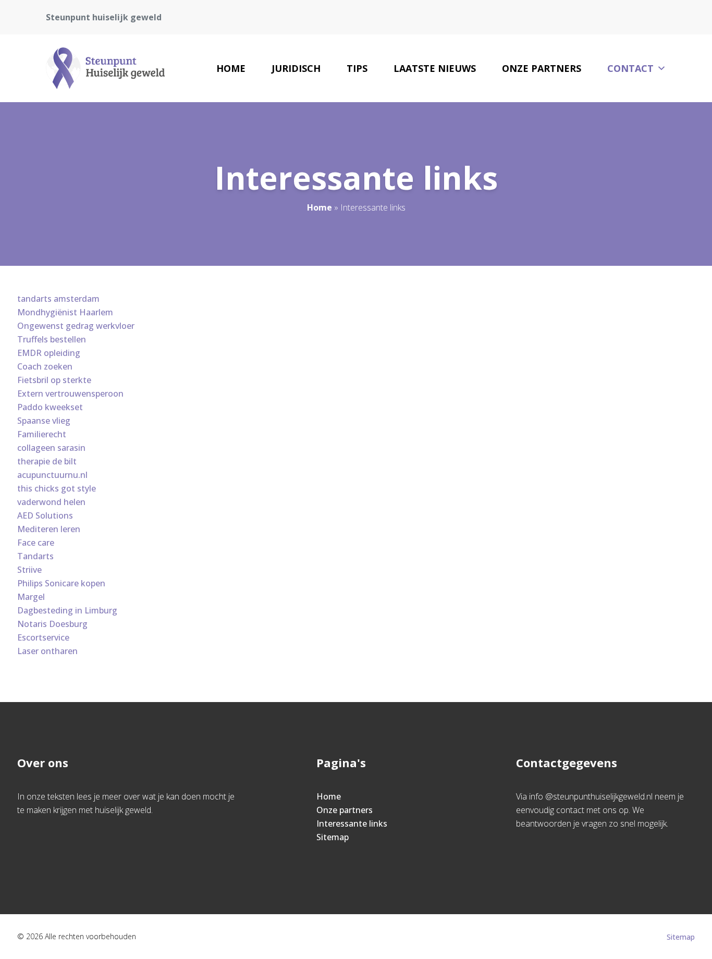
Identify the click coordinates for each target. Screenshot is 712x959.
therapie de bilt (47, 461)
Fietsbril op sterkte (54, 380)
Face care (35, 542)
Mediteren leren (48, 529)
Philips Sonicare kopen (61, 583)
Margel (31, 597)
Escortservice (43, 637)
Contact (630, 68)
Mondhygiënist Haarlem (65, 312)
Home (230, 68)
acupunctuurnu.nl (52, 475)
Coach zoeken (44, 366)
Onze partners (541, 68)
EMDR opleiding (48, 353)
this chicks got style (56, 488)
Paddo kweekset (50, 407)
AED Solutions (45, 515)
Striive (29, 569)
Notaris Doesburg (52, 624)
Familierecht (41, 434)
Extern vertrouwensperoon (70, 393)
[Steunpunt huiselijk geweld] (105, 68)
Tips (357, 68)
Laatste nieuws (435, 68)
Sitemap (332, 837)
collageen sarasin (51, 447)
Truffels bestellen (51, 339)
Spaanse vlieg (43, 420)
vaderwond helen (51, 502)
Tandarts (35, 556)
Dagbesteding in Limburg (67, 610)
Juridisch (296, 68)
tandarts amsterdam (58, 298)
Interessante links (351, 823)
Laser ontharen (47, 651)
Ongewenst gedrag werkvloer (75, 325)
